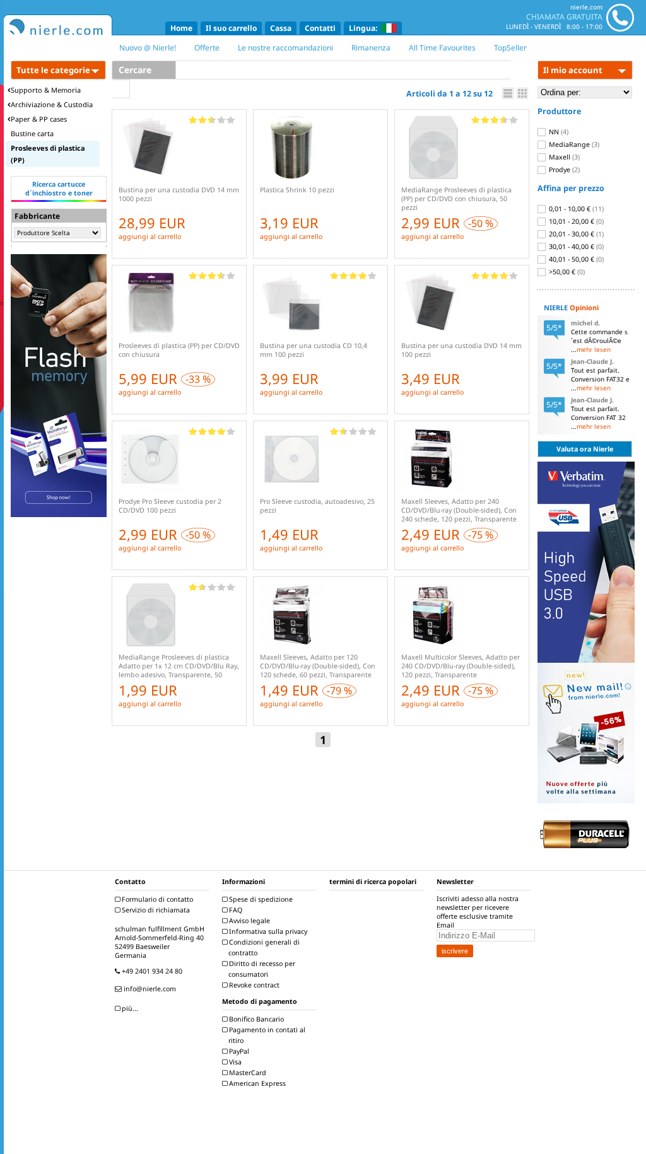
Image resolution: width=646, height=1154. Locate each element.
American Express (256, 1083)
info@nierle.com (149, 988)
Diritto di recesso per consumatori (261, 969)
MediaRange (573, 144)
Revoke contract (253, 985)
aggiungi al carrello (150, 236)
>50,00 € (566, 271)
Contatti (320, 28)
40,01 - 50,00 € (575, 259)
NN (557, 131)
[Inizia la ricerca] (121, 88)
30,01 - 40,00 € (575, 246)
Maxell (563, 157)
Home (181, 28)
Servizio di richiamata (155, 910)
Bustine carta (32, 133)
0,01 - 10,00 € (575, 208)
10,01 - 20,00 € (575, 221)
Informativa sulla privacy (267, 931)
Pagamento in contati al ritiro (266, 1035)
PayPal (238, 1051)
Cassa (280, 28)
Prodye (563, 169)
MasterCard (246, 1072)
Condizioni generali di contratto (263, 947)
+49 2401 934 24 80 (151, 971)
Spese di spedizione (260, 899)
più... (129, 1008)
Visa (234, 1062)
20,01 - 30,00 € (575, 234)
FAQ (234, 910)
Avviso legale (248, 920)
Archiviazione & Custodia (52, 104)
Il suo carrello (231, 28)
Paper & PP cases (39, 119)
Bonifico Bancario (255, 1019)
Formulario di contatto (156, 899)
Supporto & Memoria (46, 90)
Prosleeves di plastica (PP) (48, 154)
